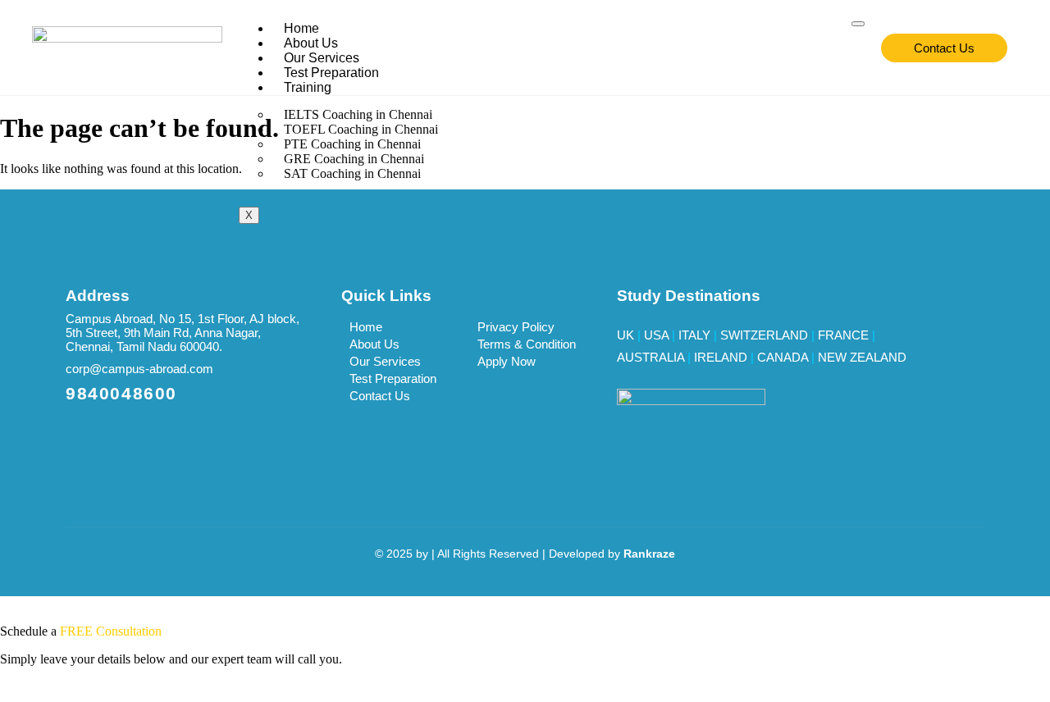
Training (307, 87)
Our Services (321, 58)
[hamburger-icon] (858, 23)
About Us (311, 43)
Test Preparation (331, 73)
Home (301, 28)
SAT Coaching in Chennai (352, 173)
